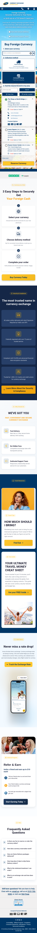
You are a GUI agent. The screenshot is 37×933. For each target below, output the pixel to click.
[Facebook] (17, 920)
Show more (5, 158)
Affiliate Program (18, 922)
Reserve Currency (18, 163)
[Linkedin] (19, 920)
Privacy (28, 924)
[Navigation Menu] (2, 8)
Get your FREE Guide (17, 592)
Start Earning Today (14, 802)
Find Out (17, 543)
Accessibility (9, 922)
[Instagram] (21, 920)
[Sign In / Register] (34, 8)
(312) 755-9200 (14, 113)
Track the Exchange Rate (20, 664)
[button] (18, 903)
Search (27, 89)
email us (15, 891)
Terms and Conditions (18, 926)
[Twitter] (16, 920)
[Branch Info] (22, 8)
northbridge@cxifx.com (16, 115)
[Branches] (28, 8)
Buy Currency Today (18, 277)
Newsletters (22, 924)
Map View (10, 94)
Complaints (27, 922)
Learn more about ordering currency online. (18, 27)
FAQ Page (25, 894)
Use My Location (28, 94)
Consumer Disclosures (12, 924)
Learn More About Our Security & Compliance (19, 389)
